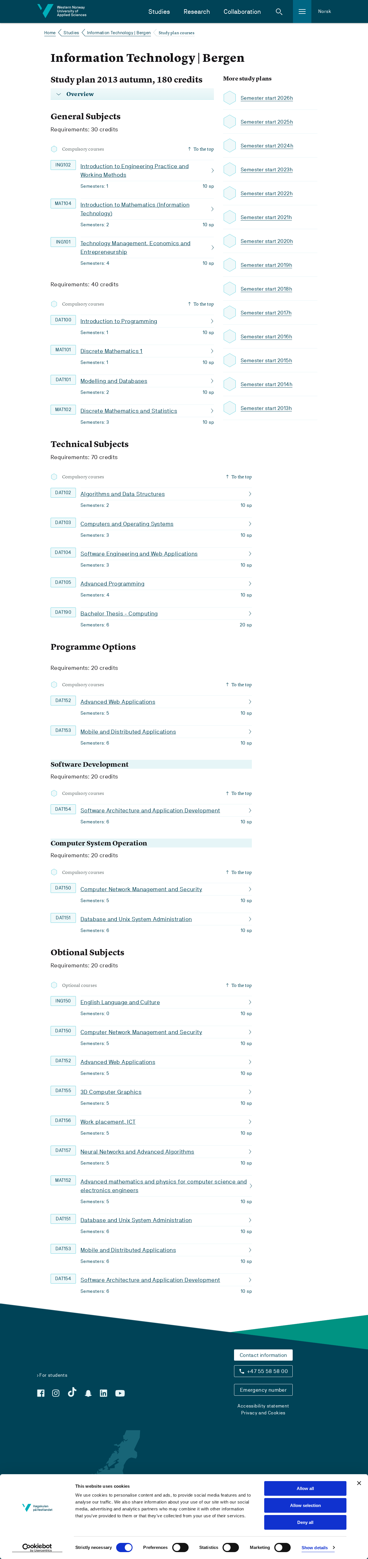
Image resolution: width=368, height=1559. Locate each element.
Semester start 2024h (267, 146)
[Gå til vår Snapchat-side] (88, 1393)
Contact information (263, 1355)
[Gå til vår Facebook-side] (41, 1393)
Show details (315, 1547)
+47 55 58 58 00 (267, 1371)
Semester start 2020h (267, 241)
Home (50, 32)
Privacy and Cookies (263, 1413)
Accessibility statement (263, 1406)
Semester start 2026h (267, 98)
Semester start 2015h (266, 360)
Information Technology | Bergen (119, 32)
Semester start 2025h (267, 122)
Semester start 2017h (266, 313)
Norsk (324, 11)
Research (197, 11)
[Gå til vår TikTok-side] (72, 1392)
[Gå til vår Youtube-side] (120, 1393)
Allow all (305, 1488)
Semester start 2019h (266, 265)
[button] (279, 11)
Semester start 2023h (267, 169)
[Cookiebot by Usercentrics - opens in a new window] (37, 1547)
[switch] (180, 1547)
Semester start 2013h (266, 408)
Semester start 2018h (266, 289)
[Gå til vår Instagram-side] (56, 1393)
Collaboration (242, 11)
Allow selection (305, 1505)
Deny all (305, 1522)
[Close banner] (359, 1483)
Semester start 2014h (266, 384)
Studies (159, 11)
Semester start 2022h (267, 193)
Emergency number (263, 1390)
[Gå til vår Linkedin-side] (103, 1393)
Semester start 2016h (266, 336)
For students (53, 1375)
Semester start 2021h (266, 217)
